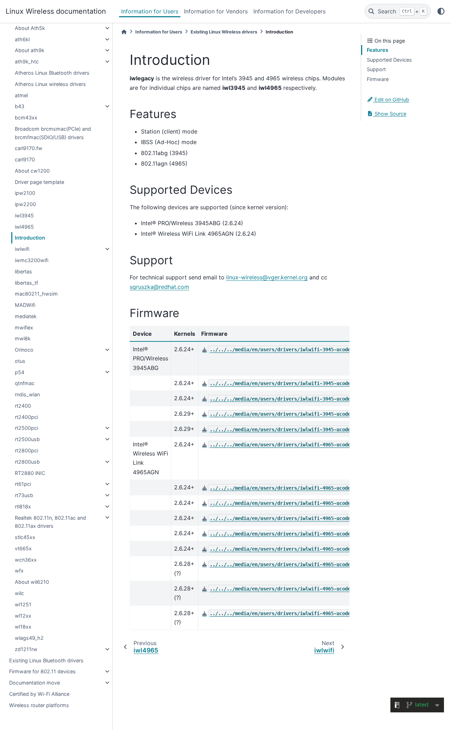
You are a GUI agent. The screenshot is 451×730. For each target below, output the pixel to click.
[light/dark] (441, 11)
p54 (19, 372)
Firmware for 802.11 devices (42, 671)
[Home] (124, 32)
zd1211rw (26, 649)
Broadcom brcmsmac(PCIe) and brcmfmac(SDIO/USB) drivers (53, 133)
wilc (19, 593)
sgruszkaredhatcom (159, 286)
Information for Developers (289, 11)
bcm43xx (26, 117)
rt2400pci (26, 417)
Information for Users (149, 11)
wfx (19, 571)
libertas (23, 271)
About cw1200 (32, 171)
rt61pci (23, 484)
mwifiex (24, 327)
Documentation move (34, 683)
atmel (21, 95)
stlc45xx (25, 537)
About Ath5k (30, 28)
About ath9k (29, 50)
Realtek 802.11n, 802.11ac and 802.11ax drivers (50, 521)
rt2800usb (27, 462)
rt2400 (23, 406)
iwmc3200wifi (31, 260)
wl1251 (23, 604)
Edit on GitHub (391, 100)
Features (377, 50)
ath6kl (22, 39)
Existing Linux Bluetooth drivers (46, 660)
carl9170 (25, 159)
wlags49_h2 (29, 638)
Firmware (378, 79)
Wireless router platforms (39, 705)
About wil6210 (32, 582)
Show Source (389, 114)
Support (376, 69)
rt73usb (24, 495)
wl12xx (23, 615)
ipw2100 (25, 193)
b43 (19, 106)
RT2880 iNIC (30, 473)
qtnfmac (25, 383)
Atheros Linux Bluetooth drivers (52, 73)
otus (20, 361)
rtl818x (23, 506)
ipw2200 (25, 204)
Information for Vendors (216, 11)
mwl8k (23, 338)
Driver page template (39, 182)
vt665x (23, 548)
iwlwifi (22, 249)
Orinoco (24, 350)
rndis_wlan (27, 394)
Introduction (30, 238)
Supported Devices (389, 60)
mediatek (26, 316)
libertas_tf (26, 282)
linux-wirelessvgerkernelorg (267, 277)
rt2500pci (26, 428)
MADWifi (25, 305)
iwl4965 (24, 227)
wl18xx (23, 627)
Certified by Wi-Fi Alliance (39, 694)
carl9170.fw (28, 148)
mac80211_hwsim (36, 294)
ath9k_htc (27, 61)
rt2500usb (27, 439)
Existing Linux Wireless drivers (224, 32)
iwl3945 (24, 215)
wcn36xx (26, 560)
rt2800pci (26, 450)
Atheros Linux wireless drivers (50, 84)
